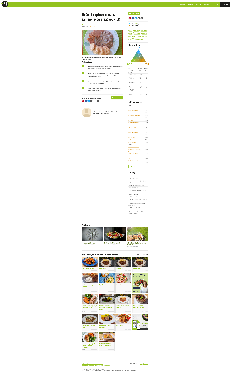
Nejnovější (138, 254)
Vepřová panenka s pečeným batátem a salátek (89, 306)
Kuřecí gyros (119, 326)
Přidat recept (225, 4)
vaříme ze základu (138, 39)
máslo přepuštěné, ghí (133, 110)
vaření (130, 39)
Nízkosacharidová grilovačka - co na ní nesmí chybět (136, 244)
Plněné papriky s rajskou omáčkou (122, 306)
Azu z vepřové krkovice (88, 268)
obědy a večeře (137, 33)
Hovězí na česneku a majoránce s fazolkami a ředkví (105, 307)
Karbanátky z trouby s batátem (88, 286)
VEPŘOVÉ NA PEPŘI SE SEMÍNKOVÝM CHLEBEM (105, 345)
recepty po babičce (142, 36)
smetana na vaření (132, 139)
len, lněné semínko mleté (133, 147)
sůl (129, 112)
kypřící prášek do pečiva (133, 160)
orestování (144, 33)
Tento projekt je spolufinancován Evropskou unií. (92, 364)
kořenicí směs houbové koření (134, 115)
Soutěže (182, 4)
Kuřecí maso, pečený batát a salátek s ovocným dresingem (89, 345)
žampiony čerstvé (132, 127)
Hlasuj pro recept (117, 98)
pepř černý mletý (131, 137)
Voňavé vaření (92, 26)
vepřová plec (131, 108)
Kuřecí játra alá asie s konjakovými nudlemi (138, 306)
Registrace (215, 4)
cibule (129, 130)
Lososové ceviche (120, 285)
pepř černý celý (131, 117)
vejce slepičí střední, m (133, 153)
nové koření (130, 120)
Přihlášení (206, 4)
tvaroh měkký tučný (132, 155)
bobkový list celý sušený (133, 122)
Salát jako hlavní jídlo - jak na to (112, 243)
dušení (130, 30)
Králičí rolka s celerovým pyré (88, 326)
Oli (84, 24)
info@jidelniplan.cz (144, 364)
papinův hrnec (132, 36)
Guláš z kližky (102, 268)
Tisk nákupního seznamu (136, 167)
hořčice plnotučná (132, 142)
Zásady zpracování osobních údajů (89, 366)
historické (136, 30)
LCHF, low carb (144, 30)
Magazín (198, 4)
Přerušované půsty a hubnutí (89, 243)
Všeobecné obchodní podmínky (104, 366)
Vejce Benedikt (103, 285)
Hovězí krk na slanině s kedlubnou (105, 326)
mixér (130, 33)
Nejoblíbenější (145, 254)
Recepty (190, 4)
